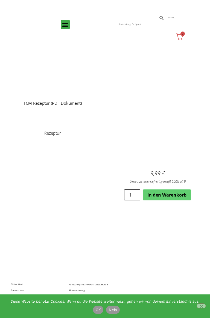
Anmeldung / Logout (130, 24)
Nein (113, 310)
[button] (65, 24)
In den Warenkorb (166, 195)
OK (98, 310)
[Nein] (201, 305)
